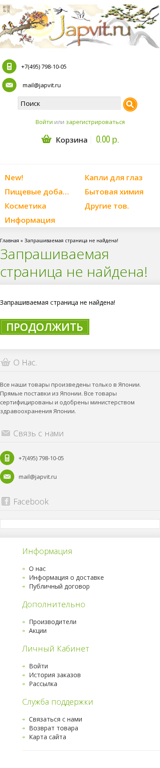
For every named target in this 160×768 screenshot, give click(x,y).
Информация (29, 220)
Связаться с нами (55, 719)
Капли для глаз (113, 177)
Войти (44, 122)
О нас (37, 568)
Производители (52, 621)
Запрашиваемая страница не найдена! (71, 240)
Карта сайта (47, 737)
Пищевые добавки (40, 191)
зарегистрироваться (95, 122)
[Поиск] (130, 104)
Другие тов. (106, 206)
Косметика (25, 206)
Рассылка (43, 683)
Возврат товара (53, 728)
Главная (9, 240)
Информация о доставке (66, 577)
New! (13, 177)
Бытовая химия (114, 191)
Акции (38, 630)
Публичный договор (59, 586)
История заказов (55, 675)
